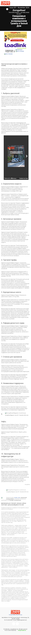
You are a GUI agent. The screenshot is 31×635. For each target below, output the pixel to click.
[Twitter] (13, 623)
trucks (15, 497)
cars (19, 497)
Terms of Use (19, 614)
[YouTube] (17, 623)
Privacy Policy (12, 614)
